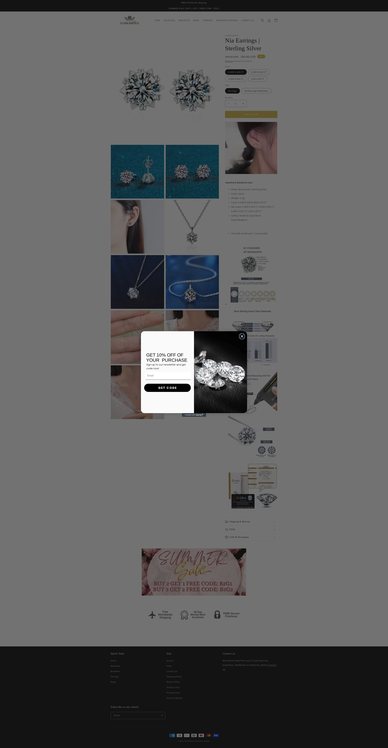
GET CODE (167, 388)
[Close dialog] (242, 336)
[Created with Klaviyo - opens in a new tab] (194, 415)
